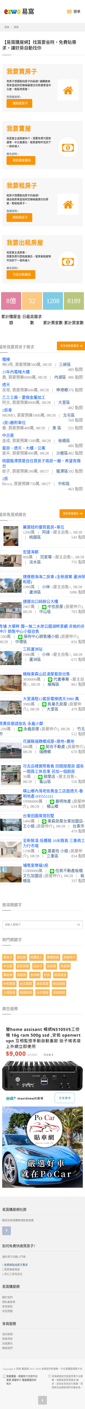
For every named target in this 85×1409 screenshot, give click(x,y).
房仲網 (34, 975)
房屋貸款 (7, 1339)
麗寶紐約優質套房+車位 (43, 527)
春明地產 (63, 801)
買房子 (7, 957)
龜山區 (45, 781)
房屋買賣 (23, 966)
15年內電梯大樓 (16, 372)
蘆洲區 (35, 592)
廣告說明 (12, 154)
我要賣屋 (19, 128)
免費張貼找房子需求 (16, 1265)
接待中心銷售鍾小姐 (41, 636)
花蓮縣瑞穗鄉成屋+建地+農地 (48, 741)
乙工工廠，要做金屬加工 (23, 397)
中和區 (64, 484)
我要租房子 (22, 185)
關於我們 (7, 1297)
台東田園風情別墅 (38, 816)
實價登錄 (53, 957)
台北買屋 (26, 983)
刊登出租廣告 (21, 274)
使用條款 (7, 1306)
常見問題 (7, 1311)
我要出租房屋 (25, 242)
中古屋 (8, 435)
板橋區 (64, 441)
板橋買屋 (60, 975)
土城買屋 (9, 992)
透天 (6, 385)
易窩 (6, 27)
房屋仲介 (69, 957)
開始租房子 (19, 217)
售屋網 (65, 966)
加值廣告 (7, 1343)
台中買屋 (42, 992)
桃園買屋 (26, 992)
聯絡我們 (7, 1348)
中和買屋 (9, 983)
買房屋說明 (13, 97)
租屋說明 (12, 211)
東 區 (56, 428)
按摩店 (49, 776)
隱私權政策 (8, 1302)
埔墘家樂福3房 (35, 865)
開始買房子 (19, 103)
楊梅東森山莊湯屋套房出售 (46, 674)
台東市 (78, 826)
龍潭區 (62, 471)
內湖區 (60, 377)
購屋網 (7, 975)
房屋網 (51, 966)
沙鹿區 (62, 453)
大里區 (64, 402)
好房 (47, 975)
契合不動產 (55, 747)
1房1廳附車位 (14, 423)
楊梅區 (53, 684)
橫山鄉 (52, 806)
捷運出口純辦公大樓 (40, 601)
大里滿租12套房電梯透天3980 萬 (51, 699)
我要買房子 (22, 71)
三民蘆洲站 (32, 649)
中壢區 (21, 642)
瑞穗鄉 (45, 752)
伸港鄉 (62, 390)
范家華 (46, 557)
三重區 (52, 856)
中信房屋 (55, 607)
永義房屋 (31, 729)
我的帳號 (7, 1334)
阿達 (46, 532)
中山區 (45, 612)
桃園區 (35, 537)
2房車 (7, 410)
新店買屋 (59, 983)
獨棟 (6, 359)
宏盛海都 (31, 552)
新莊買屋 (42, 983)
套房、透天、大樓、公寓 (23, 448)
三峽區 (65, 364)
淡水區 (35, 562)
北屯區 (69, 415)
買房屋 (21, 957)
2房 (5, 479)
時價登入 (36, 957)
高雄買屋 (59, 992)
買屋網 (21, 975)
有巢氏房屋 (57, 704)
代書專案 (61, 679)
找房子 (37, 966)
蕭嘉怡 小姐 (58, 851)
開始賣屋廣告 (21, 160)
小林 (46, 587)
